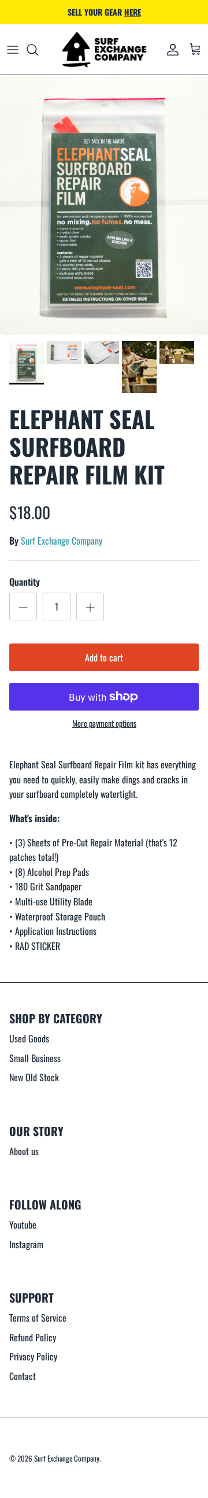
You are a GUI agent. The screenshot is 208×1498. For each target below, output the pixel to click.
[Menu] (12, 49)
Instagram (26, 1244)
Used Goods (29, 1038)
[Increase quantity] (90, 606)
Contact (22, 1376)
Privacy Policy (33, 1356)
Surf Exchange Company (61, 541)
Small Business (35, 1058)
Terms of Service (37, 1318)
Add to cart (104, 657)
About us (24, 1151)
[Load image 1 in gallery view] (104, 205)
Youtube (22, 1224)
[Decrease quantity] (23, 606)
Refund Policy (32, 1337)
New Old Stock (34, 1077)
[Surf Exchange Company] (104, 49)
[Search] (38, 49)
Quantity (24, 581)
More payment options (104, 723)
